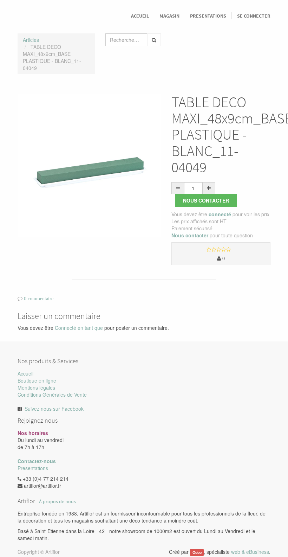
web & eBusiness (250, 551)
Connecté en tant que (79, 327)
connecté (220, 214)
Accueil (25, 373)
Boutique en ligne (37, 380)
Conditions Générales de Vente (52, 394)
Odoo (197, 552)
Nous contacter (206, 200)
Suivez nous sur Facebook (54, 408)
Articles (31, 39)
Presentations (33, 468)
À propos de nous (57, 502)
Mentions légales (36, 387)
